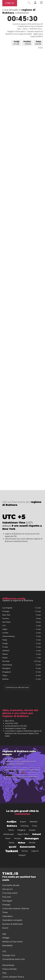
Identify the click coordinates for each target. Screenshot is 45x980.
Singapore (6, 672)
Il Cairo (5, 647)
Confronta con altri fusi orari (17, 687)
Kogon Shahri (23, 834)
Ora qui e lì (7, 889)
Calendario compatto (12, 920)
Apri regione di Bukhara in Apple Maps (22, 777)
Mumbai (5, 661)
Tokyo (38, 43)
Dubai (4, 658)
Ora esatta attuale (10, 885)
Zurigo (5, 643)
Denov (11, 830)
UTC (4, 626)
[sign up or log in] (35, 4)
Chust (34, 826)
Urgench (35, 851)
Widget (5, 938)
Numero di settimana (12, 924)
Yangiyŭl (22, 855)
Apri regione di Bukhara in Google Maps (22, 770)
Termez (25, 851)
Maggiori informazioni (16, 31)
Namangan (32, 838)
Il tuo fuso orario (9, 893)
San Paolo (6, 622)
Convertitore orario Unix (13, 959)
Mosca (5, 654)
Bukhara (12, 826)
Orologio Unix (8, 955)
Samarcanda (27, 846)
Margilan (17, 838)
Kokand (36, 834)
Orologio (6, 905)
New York (6, 615)
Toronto (5, 619)
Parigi (16, 43)
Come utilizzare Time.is (13, 977)
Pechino (27, 43)
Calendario (7, 916)
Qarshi (12, 847)
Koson (8, 838)
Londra (5, 633)
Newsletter (7, 945)
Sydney (5, 679)
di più (40, 48)
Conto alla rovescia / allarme (15, 908)
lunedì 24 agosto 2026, (28, 24)
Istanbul (5, 651)
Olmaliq (32, 843)
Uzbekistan (22, 813)
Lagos (4, 629)
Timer (5, 912)
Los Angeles (7, 608)
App (4, 934)
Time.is (9, 3)
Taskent (11, 851)
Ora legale (7, 901)
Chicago (5, 611)
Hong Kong (7, 665)
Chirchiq (24, 826)
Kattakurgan (8, 834)
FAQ (4, 973)
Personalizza (8, 965)
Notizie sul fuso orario (12, 942)
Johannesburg (8, 636)
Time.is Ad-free (9, 969)
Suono (5, 928)
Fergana (21, 830)
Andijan (11, 821)
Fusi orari (6, 897)
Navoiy (11, 843)
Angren (23, 822)
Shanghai (6, 668)
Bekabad (33, 822)
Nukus (21, 842)
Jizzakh (32, 830)
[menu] (41, 3)
